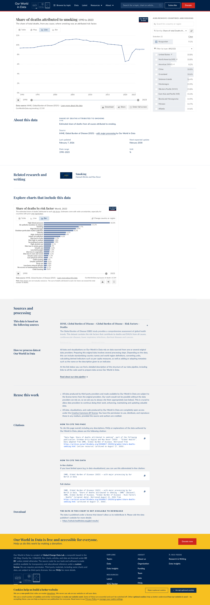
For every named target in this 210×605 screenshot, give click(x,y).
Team (140, 573)
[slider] (31, 100)
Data (76, 5)
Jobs (140, 578)
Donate (188, 5)
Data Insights (112, 569)
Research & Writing (177, 559)
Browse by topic (64, 5)
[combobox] (142, 5)
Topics (109, 559)
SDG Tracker (112, 584)
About (108, 5)
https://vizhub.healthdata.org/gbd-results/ (80, 521)
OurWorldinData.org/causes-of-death (98, 278)
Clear (190, 37)
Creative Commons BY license (85, 413)
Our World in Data (21, 5)
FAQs (58, 570)
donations (51, 593)
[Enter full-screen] (114, 281)
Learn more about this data (71, 106)
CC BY (42, 108)
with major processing (106, 133)
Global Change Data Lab (53, 555)
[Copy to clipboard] (141, 438)
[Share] (108, 281)
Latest (84, 5)
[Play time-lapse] (18, 100)
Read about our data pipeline (73, 377)
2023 (144, 100)
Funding (141, 569)
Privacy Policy (91, 599)
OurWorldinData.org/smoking (27, 108)
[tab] (22, 30)
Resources (95, 5)
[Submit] (160, 5)
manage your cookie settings (111, 599)
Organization (143, 564)
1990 (25, 100)
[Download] (102, 281)
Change (104, 218)
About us (142, 559)
